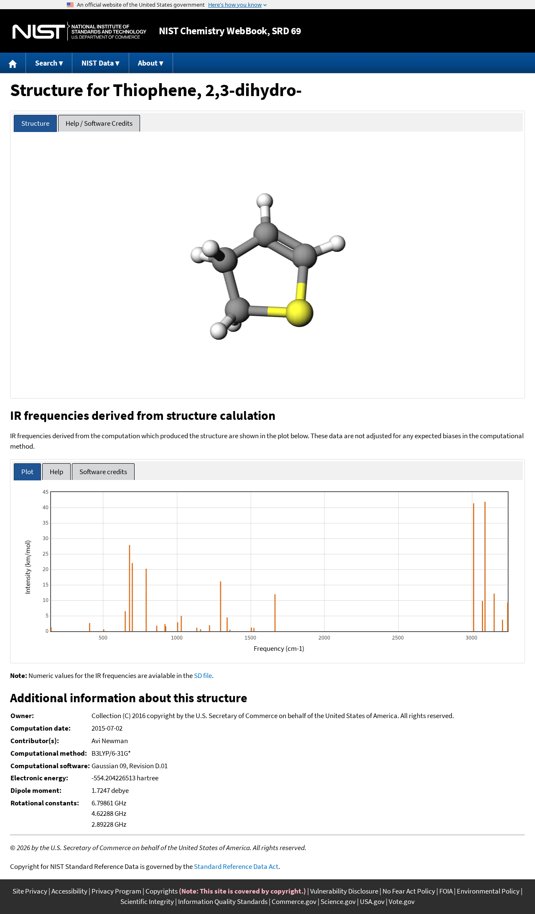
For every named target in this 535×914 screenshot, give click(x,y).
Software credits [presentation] (103, 471)
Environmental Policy (488, 891)
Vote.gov (402, 901)
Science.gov (338, 901)
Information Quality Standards (223, 901)
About (148, 63)
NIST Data (98, 63)
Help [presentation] (56, 471)
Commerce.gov (294, 901)
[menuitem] (13, 63)
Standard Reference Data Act (236, 866)
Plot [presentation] (27, 471)
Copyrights (161, 891)
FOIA (446, 891)
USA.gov (372, 901)
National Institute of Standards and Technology (79, 31)
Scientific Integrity (147, 901)
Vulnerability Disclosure (344, 891)
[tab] (35, 123)
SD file (203, 675)
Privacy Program (116, 891)
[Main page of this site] (13, 63)
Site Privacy (30, 891)
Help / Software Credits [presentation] (99, 123)
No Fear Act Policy (408, 891)
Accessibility (69, 891)
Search (46, 63)
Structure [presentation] (35, 123)
